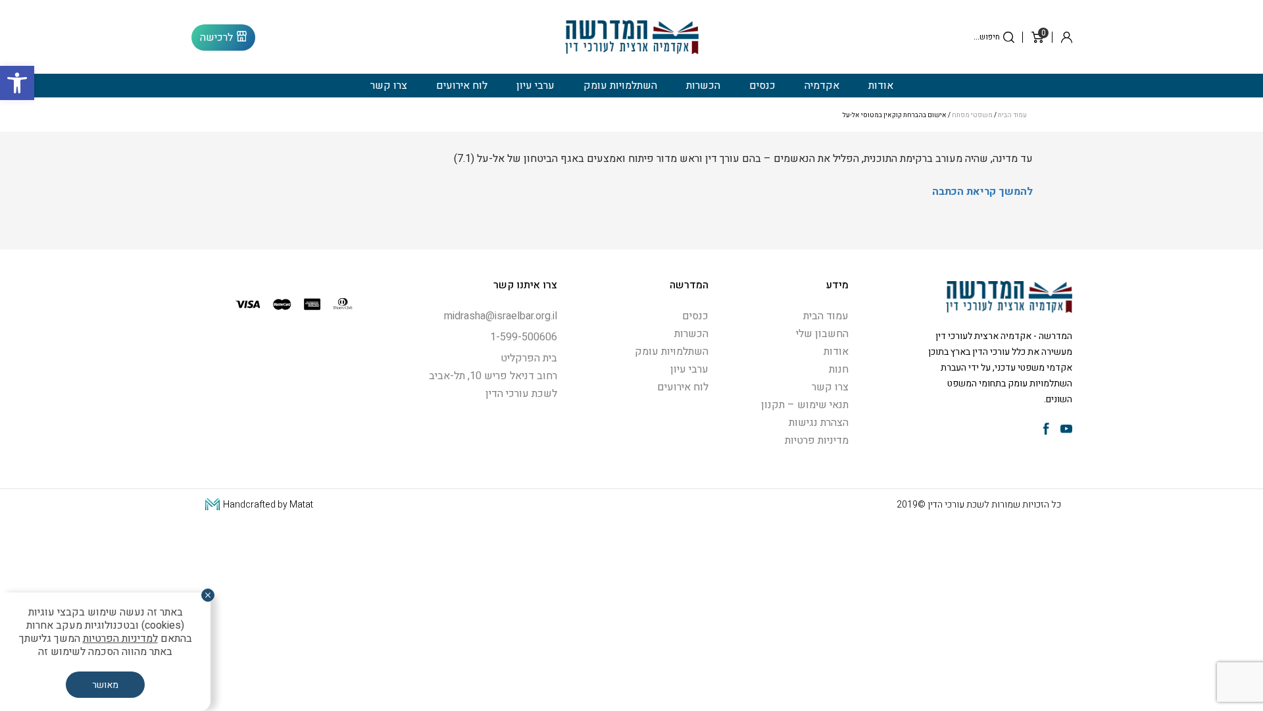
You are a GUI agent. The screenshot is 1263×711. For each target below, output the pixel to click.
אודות (880, 85)
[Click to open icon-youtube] (1066, 430)
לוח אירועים (461, 85)
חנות (839, 369)
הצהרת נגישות (819, 423)
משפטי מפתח (972, 115)
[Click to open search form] (1008, 37)
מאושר (105, 685)
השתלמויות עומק (620, 85)
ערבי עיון (535, 85)
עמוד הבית (1012, 115)
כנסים (762, 85)
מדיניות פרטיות (817, 440)
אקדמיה (822, 85)
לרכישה (216, 37)
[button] (17, 83)
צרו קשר (388, 85)
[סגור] (207, 595)
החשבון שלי (822, 334)
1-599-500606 (523, 337)
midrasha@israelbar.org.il (500, 316)
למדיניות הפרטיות (120, 638)
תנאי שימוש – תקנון (805, 405)
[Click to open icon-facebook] (1046, 430)
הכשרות (703, 85)
